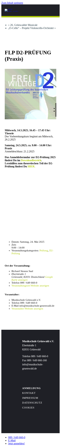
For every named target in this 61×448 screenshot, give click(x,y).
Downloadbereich (31, 160)
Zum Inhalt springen (12, 2)
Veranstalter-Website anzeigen (27, 308)
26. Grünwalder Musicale (22, 25)
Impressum (30, 398)
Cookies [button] (28, 407)
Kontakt (29, 393)
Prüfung (43, 250)
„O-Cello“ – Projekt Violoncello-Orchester (32, 28)
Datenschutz (32, 402)
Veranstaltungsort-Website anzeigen (30, 285)
